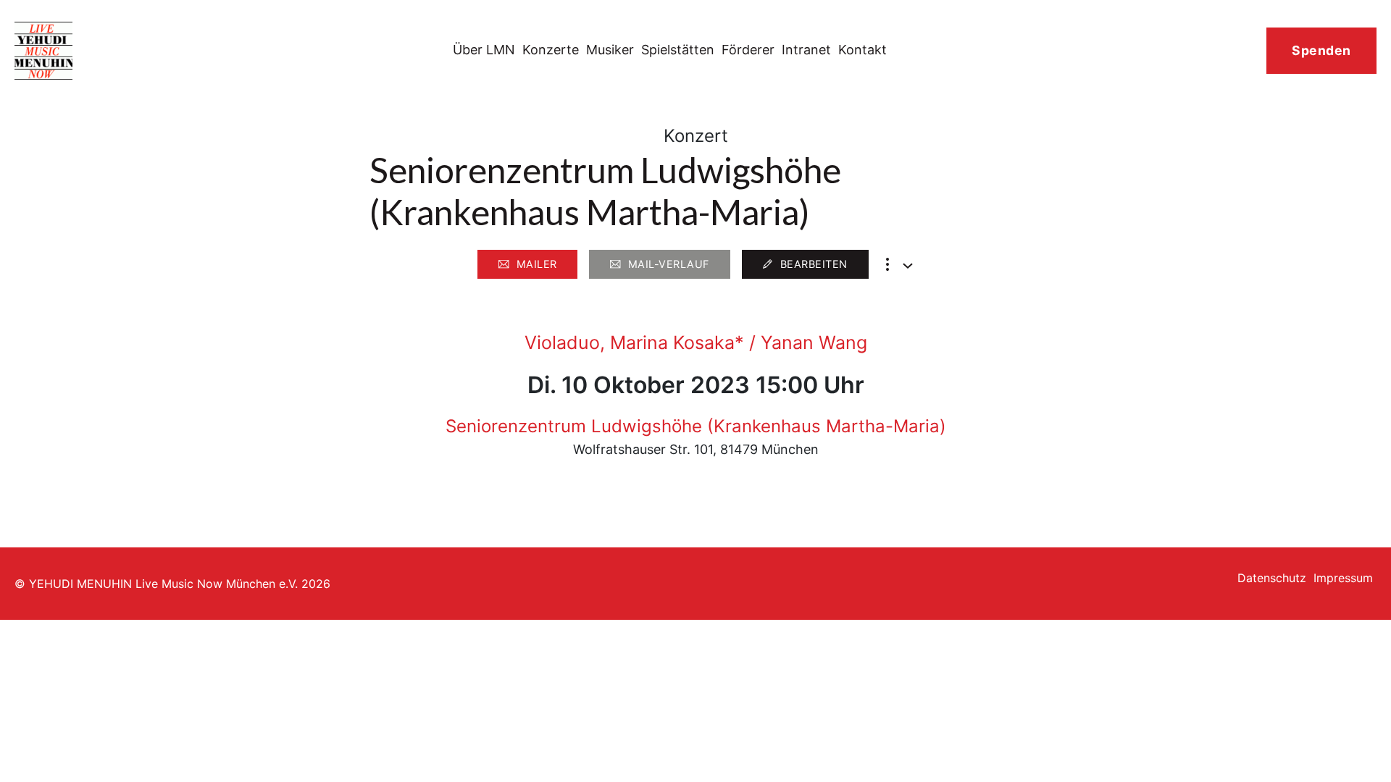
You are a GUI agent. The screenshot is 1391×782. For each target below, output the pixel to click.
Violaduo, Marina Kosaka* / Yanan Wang (696, 342)
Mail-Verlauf (668, 264)
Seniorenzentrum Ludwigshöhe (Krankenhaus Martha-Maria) (696, 426)
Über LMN (484, 49)
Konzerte (550, 49)
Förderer (748, 49)
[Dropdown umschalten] (908, 266)
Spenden (1321, 50)
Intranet (806, 49)
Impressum (1343, 578)
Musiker (610, 49)
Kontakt (862, 49)
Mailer (537, 264)
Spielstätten (677, 49)
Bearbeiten (814, 264)
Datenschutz (1271, 578)
